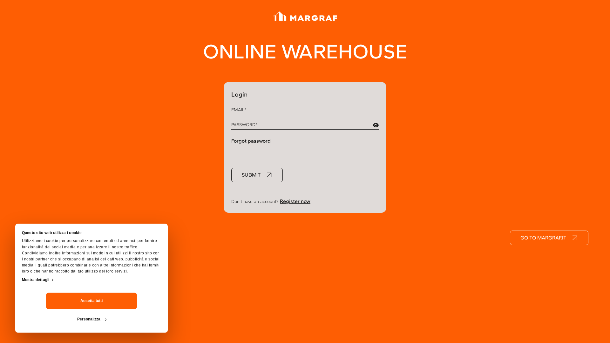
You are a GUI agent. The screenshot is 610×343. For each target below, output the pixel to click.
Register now (295, 201)
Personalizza (88, 319)
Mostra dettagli (36, 280)
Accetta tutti (91, 301)
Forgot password (251, 141)
